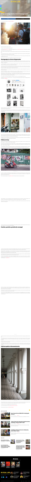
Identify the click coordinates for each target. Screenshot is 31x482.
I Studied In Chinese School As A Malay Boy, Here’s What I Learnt (20, 430)
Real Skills (2, 12)
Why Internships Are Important (14, 405)
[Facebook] (0, 5)
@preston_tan (7, 257)
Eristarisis (18, 423)
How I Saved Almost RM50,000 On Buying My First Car (20, 414)
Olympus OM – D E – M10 (7, 49)
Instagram (12, 21)
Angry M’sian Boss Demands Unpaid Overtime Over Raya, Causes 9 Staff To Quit (20, 422)
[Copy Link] (0, 11)
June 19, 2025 (17, 443)
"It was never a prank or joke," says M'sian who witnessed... (16, 477)
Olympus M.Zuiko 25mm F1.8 (21, 49)
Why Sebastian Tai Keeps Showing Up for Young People (5, 440)
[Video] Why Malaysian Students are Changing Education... (26, 473)
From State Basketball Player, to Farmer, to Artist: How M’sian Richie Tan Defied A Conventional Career (5, 446)
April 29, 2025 (2, 448)
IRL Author (18, 415)
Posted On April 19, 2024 (13, 423)
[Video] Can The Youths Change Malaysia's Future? (26, 477)
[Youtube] (5, 477)
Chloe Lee (8, 15)
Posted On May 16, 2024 (13, 415)
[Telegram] (0, 10)
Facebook (9, 21)
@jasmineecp (6, 78)
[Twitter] (0, 7)
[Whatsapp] (0, 8)
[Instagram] (6, 477)
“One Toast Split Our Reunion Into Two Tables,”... (16, 473)
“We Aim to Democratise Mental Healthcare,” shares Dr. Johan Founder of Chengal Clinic (20, 441)
